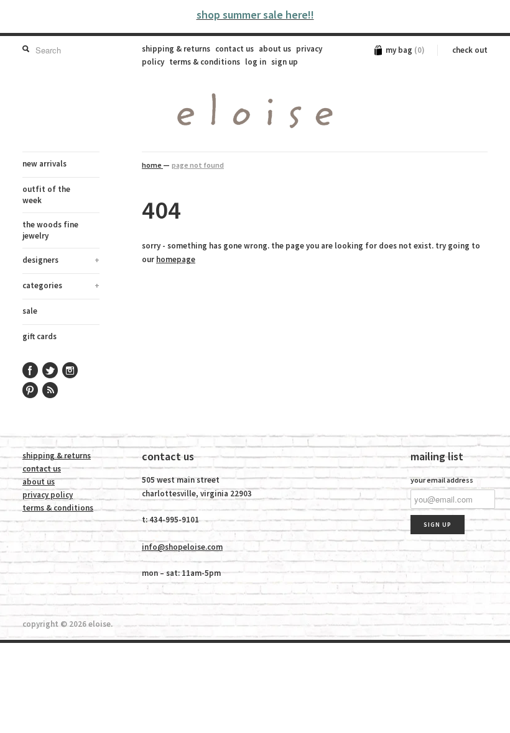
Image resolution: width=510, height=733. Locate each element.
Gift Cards (39, 336)
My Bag (405, 50)
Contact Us (234, 48)
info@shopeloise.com (182, 547)
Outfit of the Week (46, 195)
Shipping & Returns (176, 48)
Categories (61, 285)
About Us (275, 48)
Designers (61, 260)
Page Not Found (198, 165)
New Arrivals (44, 163)
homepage (175, 259)
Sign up (284, 62)
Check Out (470, 50)
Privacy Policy (47, 494)
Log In (255, 62)
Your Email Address (441, 480)
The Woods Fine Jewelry (50, 230)
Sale (29, 311)
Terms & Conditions (204, 62)
